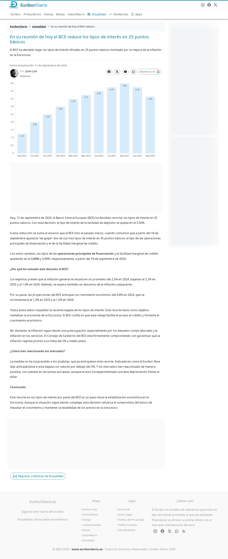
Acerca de (124, 509)
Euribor (16, 14)
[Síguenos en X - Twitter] (215, 5)
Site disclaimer (127, 530)
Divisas (48, 14)
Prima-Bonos (32, 14)
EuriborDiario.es (43, 501)
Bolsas (60, 14)
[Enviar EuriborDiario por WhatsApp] (176, 531)
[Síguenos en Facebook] (209, 5)
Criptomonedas (91, 525)
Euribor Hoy (89, 509)
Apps (138, 14)
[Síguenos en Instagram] (203, 5)
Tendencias (120, 14)
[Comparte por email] (125, 72)
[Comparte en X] (117, 72)
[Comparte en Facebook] (109, 72)
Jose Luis (31, 71)
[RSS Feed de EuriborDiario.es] (183, 531)
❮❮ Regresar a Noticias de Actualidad (38, 476)
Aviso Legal (125, 514)
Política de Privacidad (131, 519)
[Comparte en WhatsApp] (134, 72)
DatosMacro (76, 14)
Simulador (88, 540)
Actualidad (99, 14)
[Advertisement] (86, 187)
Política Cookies (127, 525)
